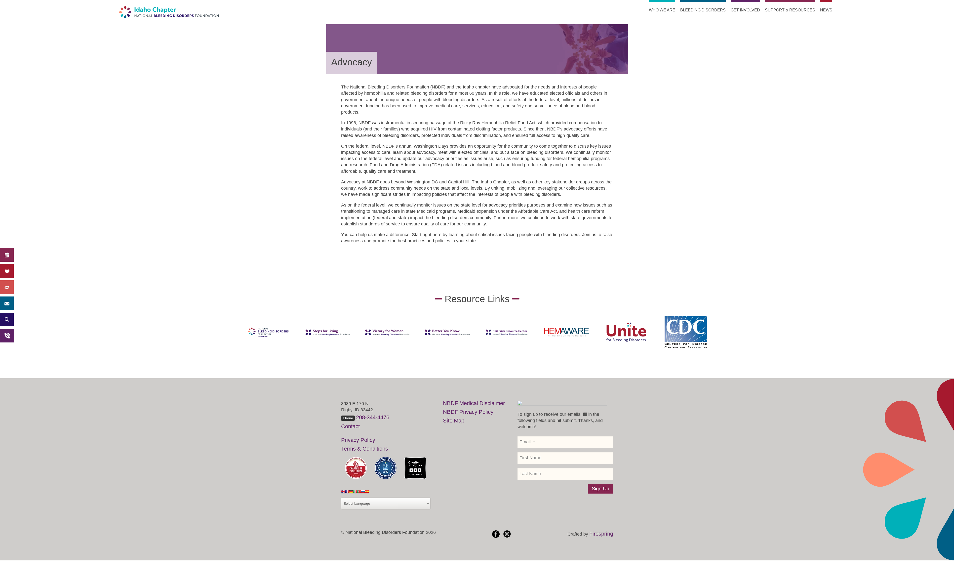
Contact (350, 426)
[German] (351, 493)
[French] (347, 493)
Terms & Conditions (364, 449)
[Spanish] (367, 493)
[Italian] (355, 493)
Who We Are (662, 10)
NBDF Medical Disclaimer (474, 403)
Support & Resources (790, 10)
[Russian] (363, 493)
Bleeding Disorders (703, 10)
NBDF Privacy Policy (468, 412)
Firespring (601, 534)
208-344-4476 (372, 417)
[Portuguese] (359, 493)
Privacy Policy (358, 440)
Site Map (453, 421)
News (826, 10)
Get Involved (745, 10)
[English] (343, 493)
